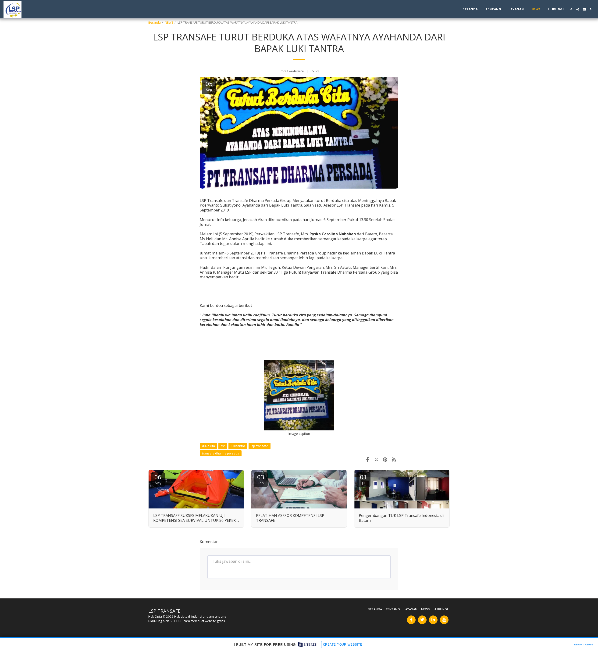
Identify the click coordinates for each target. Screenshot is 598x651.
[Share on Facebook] (367, 459)
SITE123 (175, 621)
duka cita (208, 446)
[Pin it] (385, 459)
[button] (571, 9)
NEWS (169, 22)
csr (223, 446)
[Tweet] (376, 459)
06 (157, 479)
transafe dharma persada (220, 453)
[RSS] (394, 459)
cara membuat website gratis (204, 621)
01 (363, 479)
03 (260, 479)
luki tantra (238, 446)
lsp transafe (259, 446)
